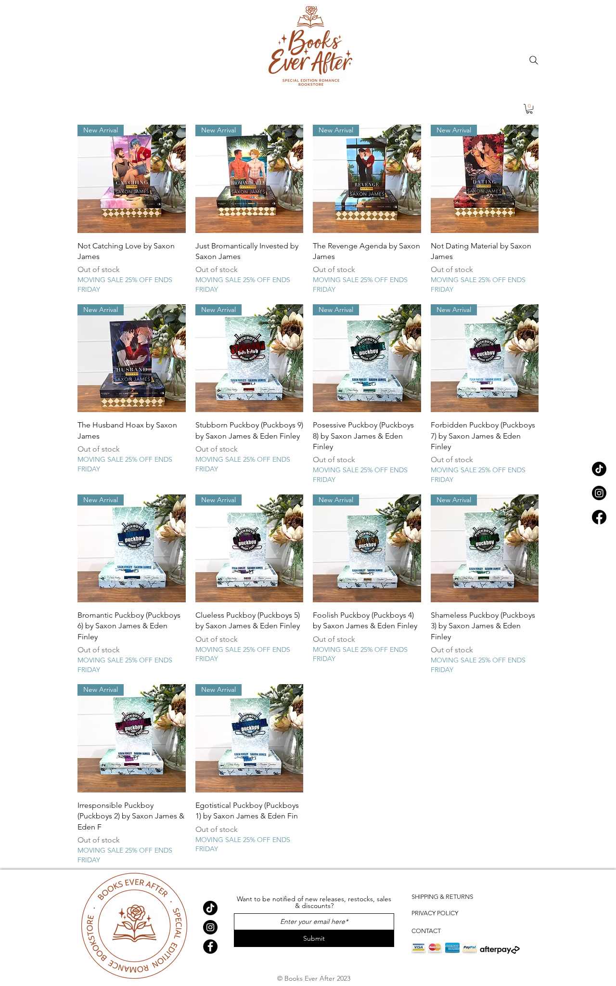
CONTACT (426, 930)
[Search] (534, 60)
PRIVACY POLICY (434, 913)
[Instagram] (599, 493)
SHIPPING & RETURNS (442, 896)
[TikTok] (599, 469)
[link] (529, 109)
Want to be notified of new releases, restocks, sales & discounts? (314, 902)
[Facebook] (599, 517)
